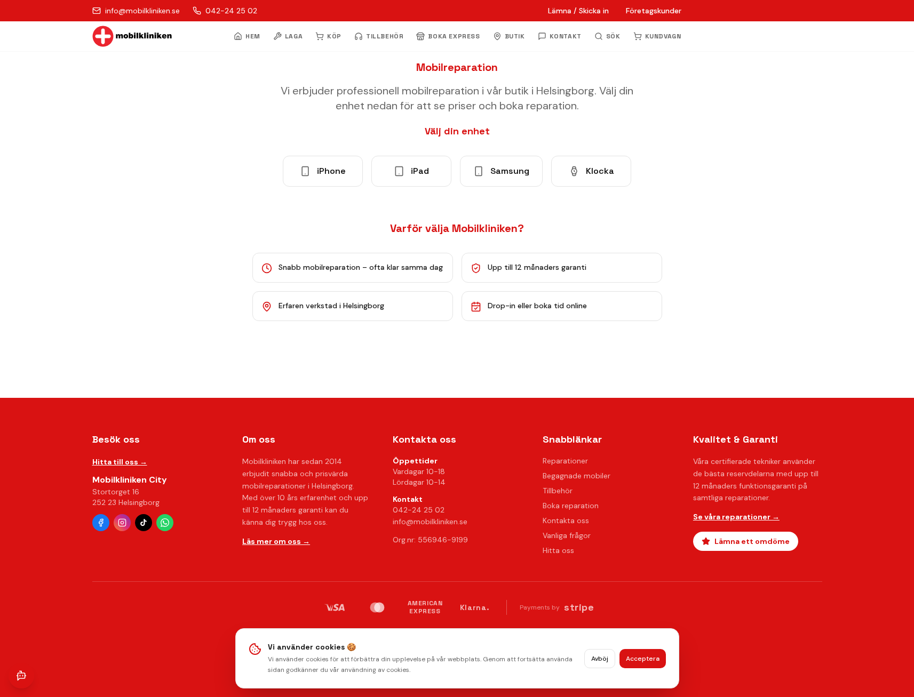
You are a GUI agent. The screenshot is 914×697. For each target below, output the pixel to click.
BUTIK (515, 36)
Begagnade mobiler (576, 475)
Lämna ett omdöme (752, 541)
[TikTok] (143, 522)
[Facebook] (100, 522)
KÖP (334, 36)
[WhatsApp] (164, 522)
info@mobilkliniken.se (430, 521)
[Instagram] (122, 522)
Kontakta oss (566, 520)
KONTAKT (566, 36)
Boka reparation (571, 505)
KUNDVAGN (663, 36)
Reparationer (565, 461)
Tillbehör (558, 490)
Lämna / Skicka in (578, 10)
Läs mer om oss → (276, 541)
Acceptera (642, 658)
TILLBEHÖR (384, 36)
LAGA (294, 36)
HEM (252, 36)
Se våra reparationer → (736, 517)
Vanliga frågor (567, 535)
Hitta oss (558, 550)
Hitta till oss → (119, 462)
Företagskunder (653, 10)
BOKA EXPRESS (454, 36)
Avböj (599, 658)
